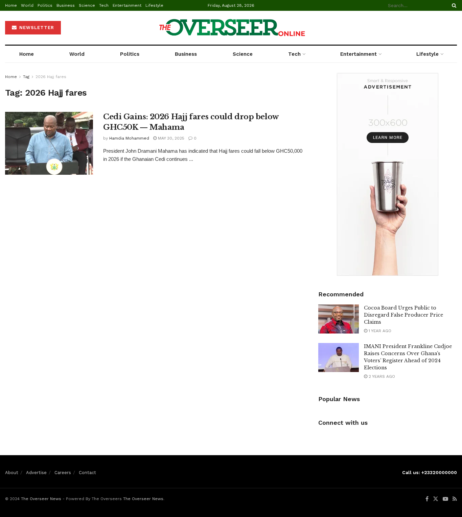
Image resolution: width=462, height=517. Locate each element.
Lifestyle (154, 5)
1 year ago (379, 330)
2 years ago (381, 376)
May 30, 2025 (170, 138)
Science (87, 5)
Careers (62, 472)
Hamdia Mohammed (129, 138)
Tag (26, 76)
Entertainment (127, 5)
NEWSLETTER (36, 27)
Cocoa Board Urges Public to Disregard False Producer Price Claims (403, 315)
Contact (87, 472)
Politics (45, 5)
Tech (104, 5)
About (11, 472)
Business (65, 5)
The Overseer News (41, 498)
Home (11, 5)
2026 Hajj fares (51, 76)
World (27, 5)
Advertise (36, 472)
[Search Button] (452, 5)
